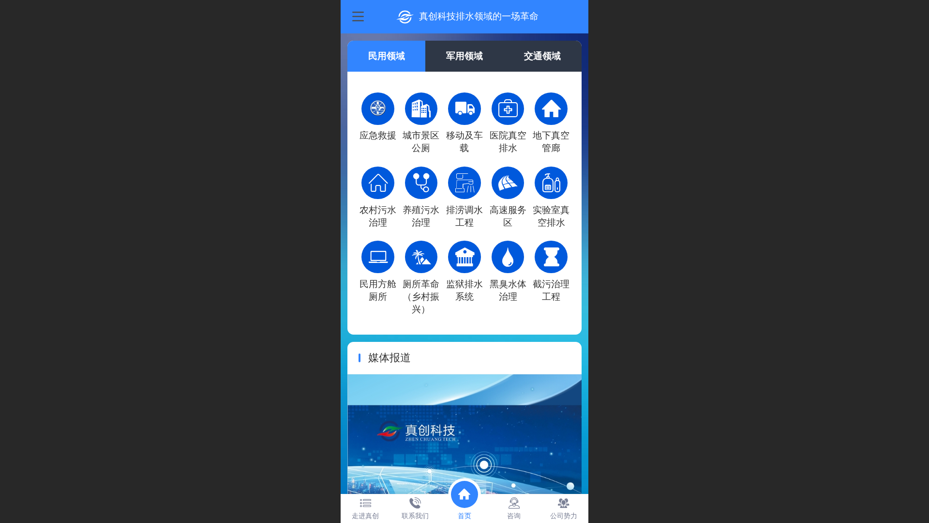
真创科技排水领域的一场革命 (479, 16)
